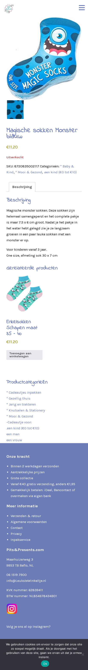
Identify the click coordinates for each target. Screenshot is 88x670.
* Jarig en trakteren (21, 404)
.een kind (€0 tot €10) (60, 172)
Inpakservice (20, 540)
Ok (45, 663)
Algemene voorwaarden (29, 522)
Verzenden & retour (26, 516)
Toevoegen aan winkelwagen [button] (20, 355)
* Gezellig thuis (18, 398)
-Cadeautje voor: (19, 422)
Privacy (16, 534)
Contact (17, 528)
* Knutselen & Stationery (25, 410)
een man (12, 434)
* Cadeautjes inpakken (23, 392)
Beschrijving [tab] (22, 187)
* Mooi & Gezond (28, 172)
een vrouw (14, 440)
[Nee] (83, 654)
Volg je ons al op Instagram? (28, 627)
